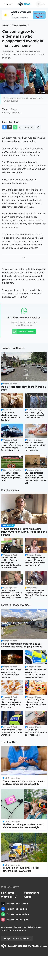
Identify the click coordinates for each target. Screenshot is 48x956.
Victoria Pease (9, 109)
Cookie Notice (19, 930)
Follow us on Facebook (17, 909)
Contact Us (6, 930)
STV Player (7, 892)
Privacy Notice (34, 927)
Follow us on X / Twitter (18, 903)
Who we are (6, 927)
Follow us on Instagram (17, 919)
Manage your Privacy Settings (17, 938)
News (5, 25)
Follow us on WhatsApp (18, 914)
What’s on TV (9, 896)
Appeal (28, 896)
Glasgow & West (20, 25)
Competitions (31, 892)
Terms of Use (20, 927)
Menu (9, 4)
